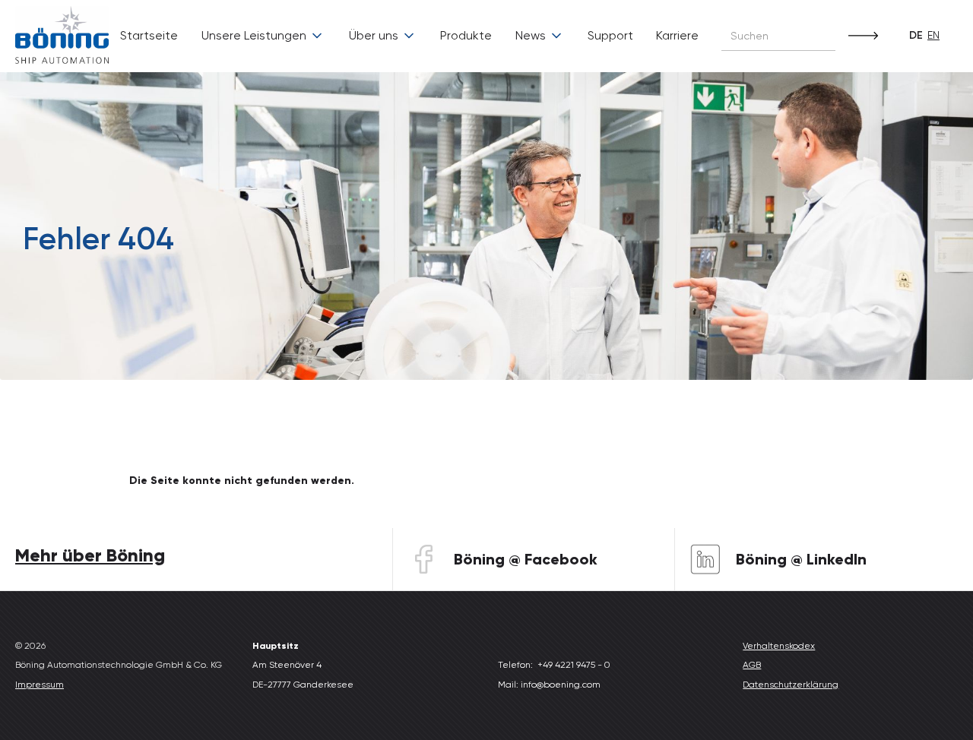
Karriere (677, 35)
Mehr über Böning (90, 555)
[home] (62, 36)
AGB (752, 664)
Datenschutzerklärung (790, 684)
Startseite (149, 35)
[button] (263, 35)
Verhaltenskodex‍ (779, 645)
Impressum (39, 684)
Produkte (466, 35)
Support (610, 35)
